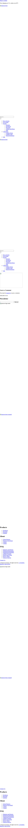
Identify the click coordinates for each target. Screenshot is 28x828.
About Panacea (6, 539)
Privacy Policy (6, 556)
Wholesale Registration (8, 552)
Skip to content (3, 0)
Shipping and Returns (8, 549)
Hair (7, 130)
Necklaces (8, 126)
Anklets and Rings (10, 129)
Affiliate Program (7, 553)
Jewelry (5, 123)
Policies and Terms (7, 555)
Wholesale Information (8, 551)
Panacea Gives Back (8, 540)
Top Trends (5, 122)
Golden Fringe (9, 133)
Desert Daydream (10, 135)
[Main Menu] (0, 118)
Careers (5, 542)
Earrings (8, 125)
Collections (5, 131)
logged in (8, 293)
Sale (4, 137)
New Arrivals (6, 121)
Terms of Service (7, 557)
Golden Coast (9, 134)
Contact (5, 543)
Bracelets (8, 127)
